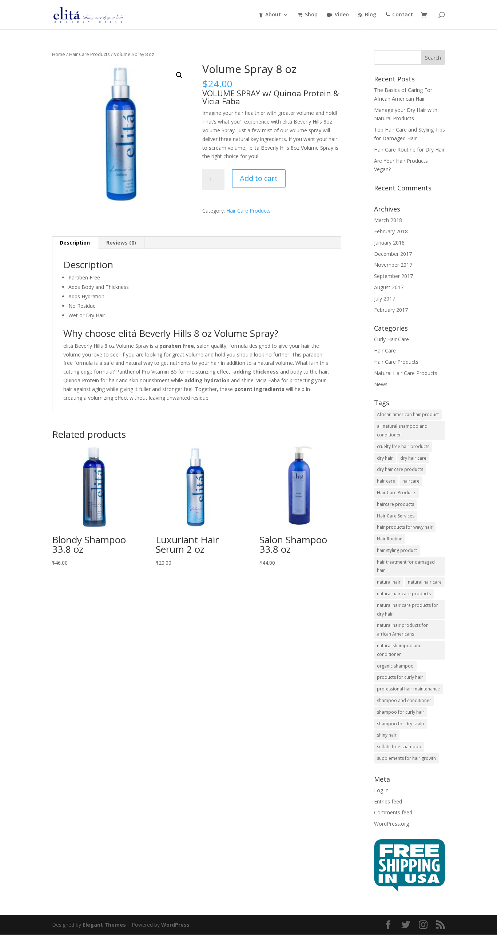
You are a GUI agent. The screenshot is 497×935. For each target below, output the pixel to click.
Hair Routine (389, 539)
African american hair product (408, 414)
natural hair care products (404, 594)
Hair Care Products (89, 54)
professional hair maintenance (408, 689)
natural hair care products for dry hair (407, 609)
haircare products (395, 504)
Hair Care (385, 350)
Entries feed (388, 801)
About (273, 15)
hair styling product (397, 550)
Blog (370, 15)
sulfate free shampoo (399, 746)
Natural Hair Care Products (405, 373)
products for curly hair (400, 677)
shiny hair (387, 735)
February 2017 (391, 309)
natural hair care (425, 582)
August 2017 (388, 287)
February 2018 (391, 231)
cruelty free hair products (403, 446)
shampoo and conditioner (404, 700)
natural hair (389, 582)
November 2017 (393, 264)
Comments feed (393, 812)
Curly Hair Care (391, 339)
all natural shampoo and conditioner (402, 430)
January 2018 (389, 242)
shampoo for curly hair (400, 712)
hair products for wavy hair (405, 527)
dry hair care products (400, 469)
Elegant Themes (104, 924)
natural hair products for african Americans (402, 629)
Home (58, 54)
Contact (402, 15)
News (380, 384)
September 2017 (393, 276)
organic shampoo (395, 666)
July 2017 (384, 298)
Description (75, 242)
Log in (381, 790)
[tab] (75, 243)
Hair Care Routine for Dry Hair (409, 149)
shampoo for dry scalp (400, 724)
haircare (411, 481)
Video (342, 15)
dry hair (385, 458)
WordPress (175, 924)
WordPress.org (391, 823)
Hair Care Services (395, 516)
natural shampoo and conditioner (399, 649)
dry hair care (413, 458)
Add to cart (259, 178)
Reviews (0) (121, 242)
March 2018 (388, 220)
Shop (311, 15)
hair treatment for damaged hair (406, 566)
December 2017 (393, 253)
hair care (386, 481)
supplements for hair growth (406, 758)
